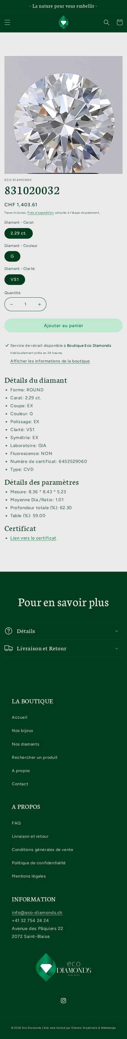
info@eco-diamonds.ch (37, 912)
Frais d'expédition (40, 213)
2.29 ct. (19, 233)
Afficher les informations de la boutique (50, 361)
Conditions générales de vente (42, 849)
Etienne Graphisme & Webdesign (93, 1027)
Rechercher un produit (35, 757)
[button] (7, 22)
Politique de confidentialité (39, 862)
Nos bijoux (22, 730)
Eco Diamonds (31, 1027)
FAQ (16, 823)
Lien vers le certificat (33, 538)
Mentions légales (29, 876)
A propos (21, 770)
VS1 (15, 279)
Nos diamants (25, 744)
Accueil (19, 717)
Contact (20, 783)
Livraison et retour (30, 836)
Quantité (12, 293)
